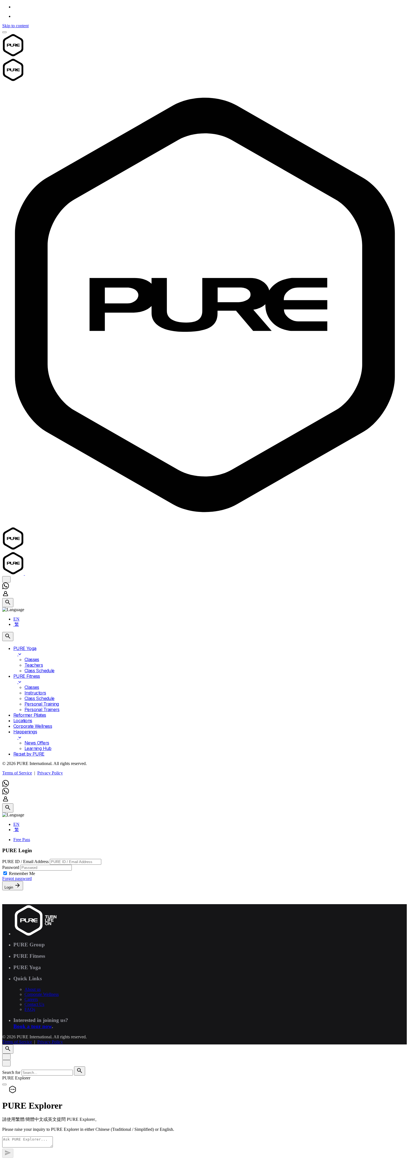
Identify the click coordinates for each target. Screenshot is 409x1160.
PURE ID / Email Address (26, 861)
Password (11, 867)
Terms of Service (17, 773)
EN (16, 619)
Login (9, 887)
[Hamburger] (4, 32)
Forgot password (17, 878)
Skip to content (15, 25)
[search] (79, 1071)
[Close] (6, 1057)
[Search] (7, 602)
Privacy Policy (50, 773)
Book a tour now (32, 1026)
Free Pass (21, 839)
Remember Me (22, 873)
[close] (6, 579)
